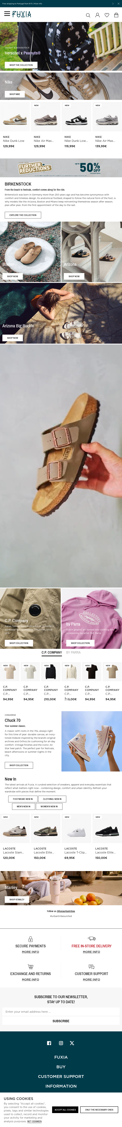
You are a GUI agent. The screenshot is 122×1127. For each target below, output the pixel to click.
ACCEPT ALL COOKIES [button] (65, 1109)
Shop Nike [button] (15, 94)
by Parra (73, 652)
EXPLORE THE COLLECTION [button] (23, 215)
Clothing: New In (52, 799)
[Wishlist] (106, 15)
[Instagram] (61, 1043)
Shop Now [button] (12, 276)
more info (91, 952)
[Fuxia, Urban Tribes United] (21, 14)
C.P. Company (52, 652)
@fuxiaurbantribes (66, 911)
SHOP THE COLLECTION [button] (21, 65)
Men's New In (23, 806)
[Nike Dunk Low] (15, 116)
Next (65, 698)
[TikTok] (73, 1043)
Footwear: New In (23, 799)
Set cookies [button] (34, 1121)
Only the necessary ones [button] (99, 1109)
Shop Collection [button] (19, 643)
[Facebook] (49, 1043)
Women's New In (49, 806)
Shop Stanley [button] (17, 899)
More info (30, 952)
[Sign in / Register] (97, 15)
